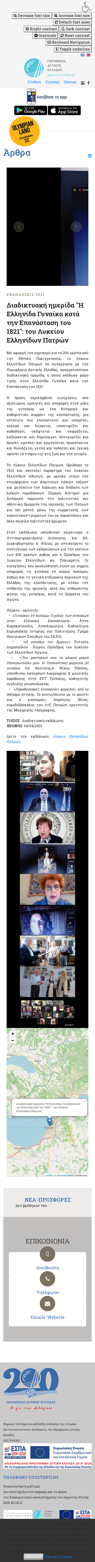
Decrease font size (33, 15)
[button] (50, 7)
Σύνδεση (34, 82)
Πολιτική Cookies (57, 1557)
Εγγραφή (53, 82)
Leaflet (48, 1175)
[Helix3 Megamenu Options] (90, 155)
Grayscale (47, 35)
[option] (47, 227)
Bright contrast (43, 29)
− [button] (12, 1040)
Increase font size (74, 15)
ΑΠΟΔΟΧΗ (33, 1557)
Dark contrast (77, 29)
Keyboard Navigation (70, 42)
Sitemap (69, 82)
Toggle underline (74, 49)
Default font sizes (74, 22)
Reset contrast (77, 35)
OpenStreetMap (65, 1175)
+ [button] (12, 1034)
